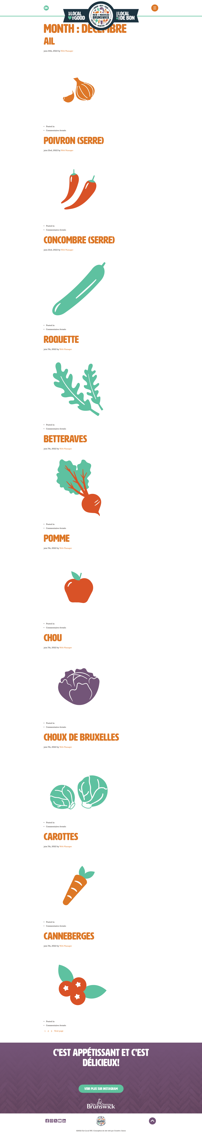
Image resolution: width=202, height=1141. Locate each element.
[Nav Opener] (154, 7)
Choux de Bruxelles (81, 737)
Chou (53, 637)
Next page (58, 1031)
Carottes (61, 836)
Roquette (61, 339)
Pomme (57, 538)
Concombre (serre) (79, 240)
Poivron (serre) (74, 140)
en (46, 7)
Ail (49, 41)
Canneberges (69, 936)
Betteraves (65, 439)
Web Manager (67, 51)
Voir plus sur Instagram (101, 1089)
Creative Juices (120, 1131)
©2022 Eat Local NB (84, 1131)
